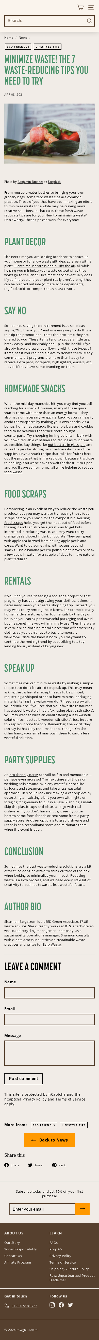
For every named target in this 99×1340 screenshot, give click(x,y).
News (23, 37)
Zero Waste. (52, 944)
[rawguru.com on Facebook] (61, 1305)
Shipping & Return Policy (69, 1269)
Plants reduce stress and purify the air (44, 266)
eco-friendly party (23, 774)
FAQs (54, 1242)
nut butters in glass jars (67, 444)
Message (12, 1035)
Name (10, 981)
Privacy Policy (35, 1099)
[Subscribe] (82, 1209)
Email (9, 1008)
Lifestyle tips (48, 46)
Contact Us (13, 1255)
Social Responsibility (20, 1249)
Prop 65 (56, 1249)
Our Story (12, 1242)
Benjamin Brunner (30, 182)
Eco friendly (18, 46)
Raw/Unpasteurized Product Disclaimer (72, 1277)
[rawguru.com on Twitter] (70, 1305)
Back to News (53, 1140)
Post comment (23, 1078)
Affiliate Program (17, 1262)
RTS (68, 926)
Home (8, 37)
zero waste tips (48, 197)
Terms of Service (70, 1099)
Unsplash (54, 182)
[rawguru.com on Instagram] (52, 1305)
